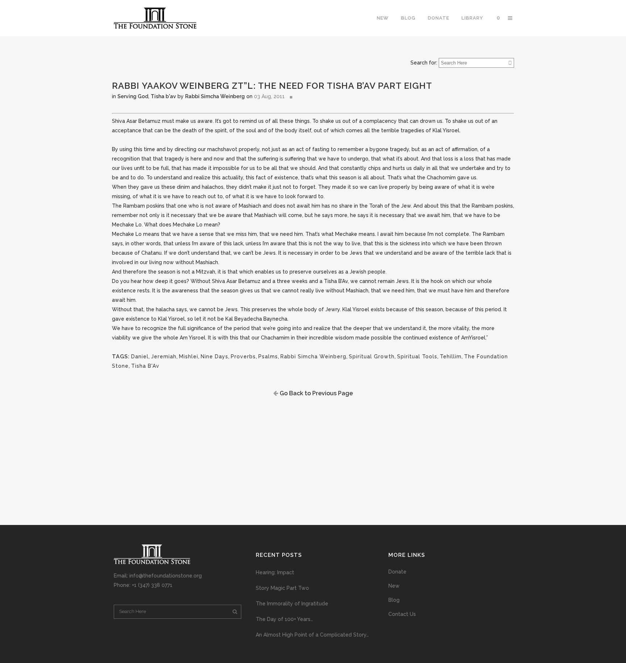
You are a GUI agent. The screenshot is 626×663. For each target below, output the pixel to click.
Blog (394, 600)
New (394, 586)
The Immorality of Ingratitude (292, 603)
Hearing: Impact (275, 572)
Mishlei (188, 356)
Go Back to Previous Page (315, 393)
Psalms (268, 356)
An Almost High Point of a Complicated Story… (312, 635)
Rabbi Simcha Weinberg (215, 96)
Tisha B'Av (145, 366)
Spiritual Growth (372, 356)
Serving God (132, 96)
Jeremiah (163, 356)
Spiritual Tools (417, 356)
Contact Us (402, 614)
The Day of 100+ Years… (284, 619)
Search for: (423, 63)
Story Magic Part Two (282, 588)
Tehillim (451, 356)
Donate (397, 572)
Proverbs (243, 356)
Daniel (140, 356)
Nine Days (214, 356)
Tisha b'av (163, 96)
